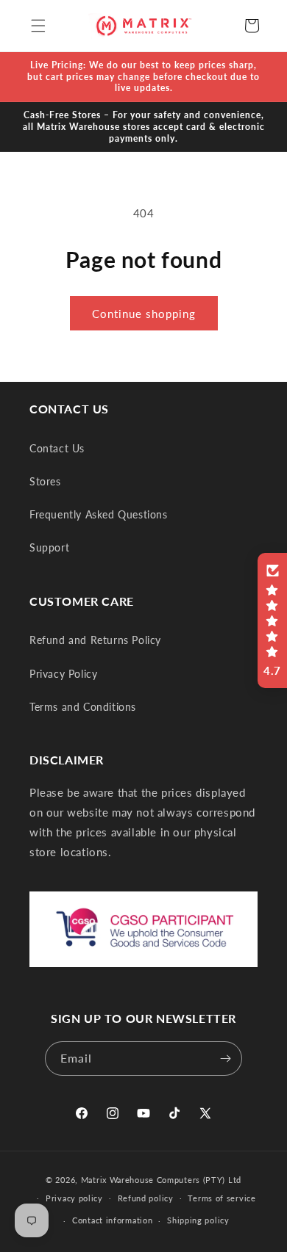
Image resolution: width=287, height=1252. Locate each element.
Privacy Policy (63, 673)
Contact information (112, 1220)
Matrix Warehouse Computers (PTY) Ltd (161, 1179)
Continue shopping (144, 313)
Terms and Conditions (82, 707)
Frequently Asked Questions (98, 514)
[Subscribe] (225, 1058)
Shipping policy (198, 1220)
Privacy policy (74, 1198)
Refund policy (146, 1198)
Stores (45, 481)
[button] (38, 26)
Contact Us (57, 448)
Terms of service (221, 1198)
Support (49, 547)
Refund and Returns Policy (95, 640)
